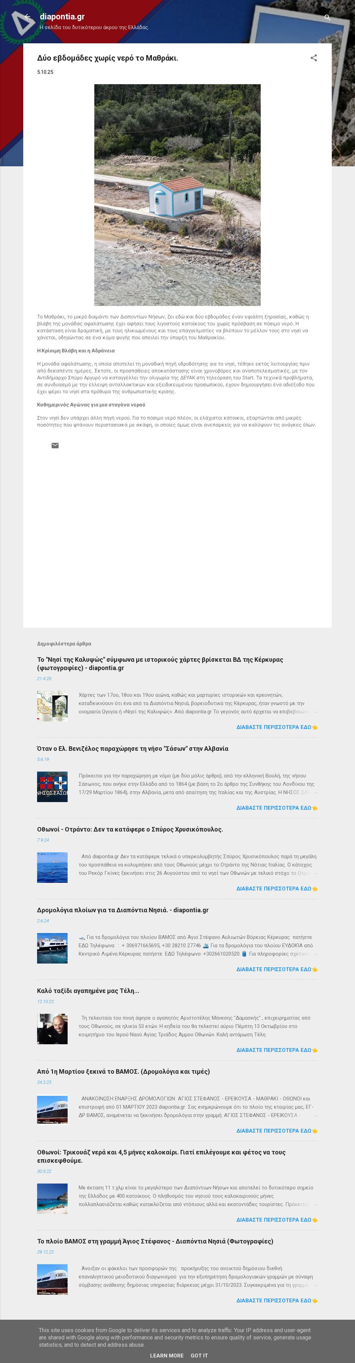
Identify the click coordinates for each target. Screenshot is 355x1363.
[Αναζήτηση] (327, 18)
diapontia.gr (62, 16)
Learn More (167, 1356)
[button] (314, 59)
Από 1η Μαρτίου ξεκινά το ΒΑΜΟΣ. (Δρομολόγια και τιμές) (123, 1071)
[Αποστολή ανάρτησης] (55, 448)
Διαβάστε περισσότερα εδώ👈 (277, 727)
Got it (199, 1356)
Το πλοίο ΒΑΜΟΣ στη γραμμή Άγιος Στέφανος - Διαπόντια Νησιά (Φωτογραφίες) (155, 1241)
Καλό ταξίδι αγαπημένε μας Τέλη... (88, 990)
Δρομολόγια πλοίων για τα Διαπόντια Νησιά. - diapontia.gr (123, 910)
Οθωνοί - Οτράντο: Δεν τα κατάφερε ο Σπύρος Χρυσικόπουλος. (130, 829)
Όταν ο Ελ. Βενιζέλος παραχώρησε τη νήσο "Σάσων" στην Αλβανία (132, 748)
